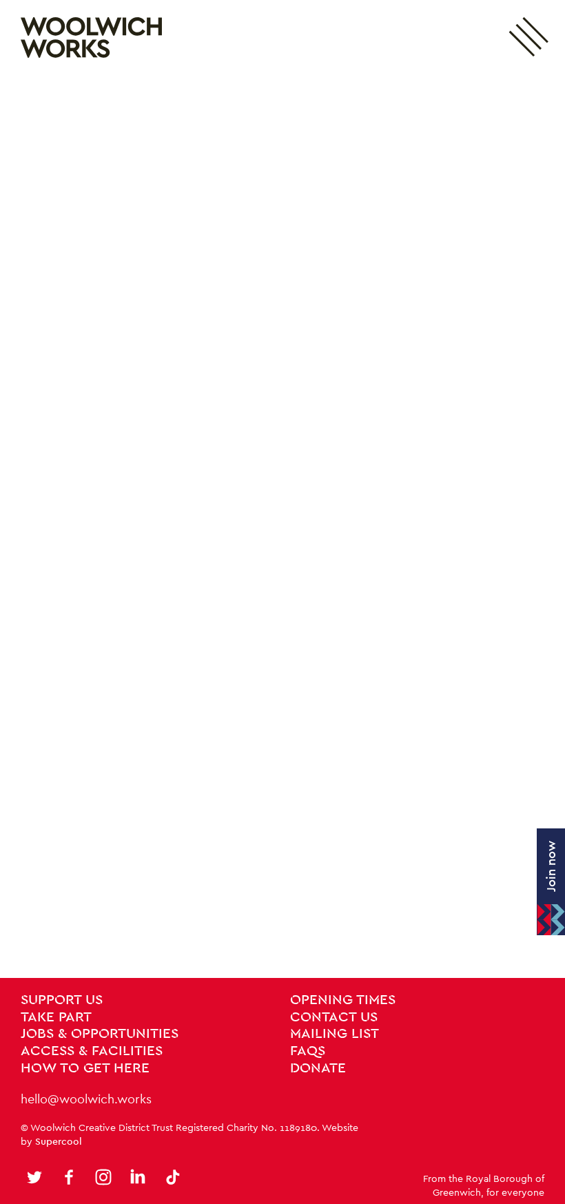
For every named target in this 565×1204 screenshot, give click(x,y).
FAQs (307, 1051)
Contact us (334, 1017)
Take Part (56, 1017)
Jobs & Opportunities (99, 1034)
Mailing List (334, 1034)
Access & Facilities (92, 1051)
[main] (282, 526)
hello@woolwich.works (86, 1099)
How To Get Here (85, 1068)
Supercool (58, 1141)
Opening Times (342, 1000)
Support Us (62, 1000)
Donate (318, 1068)
